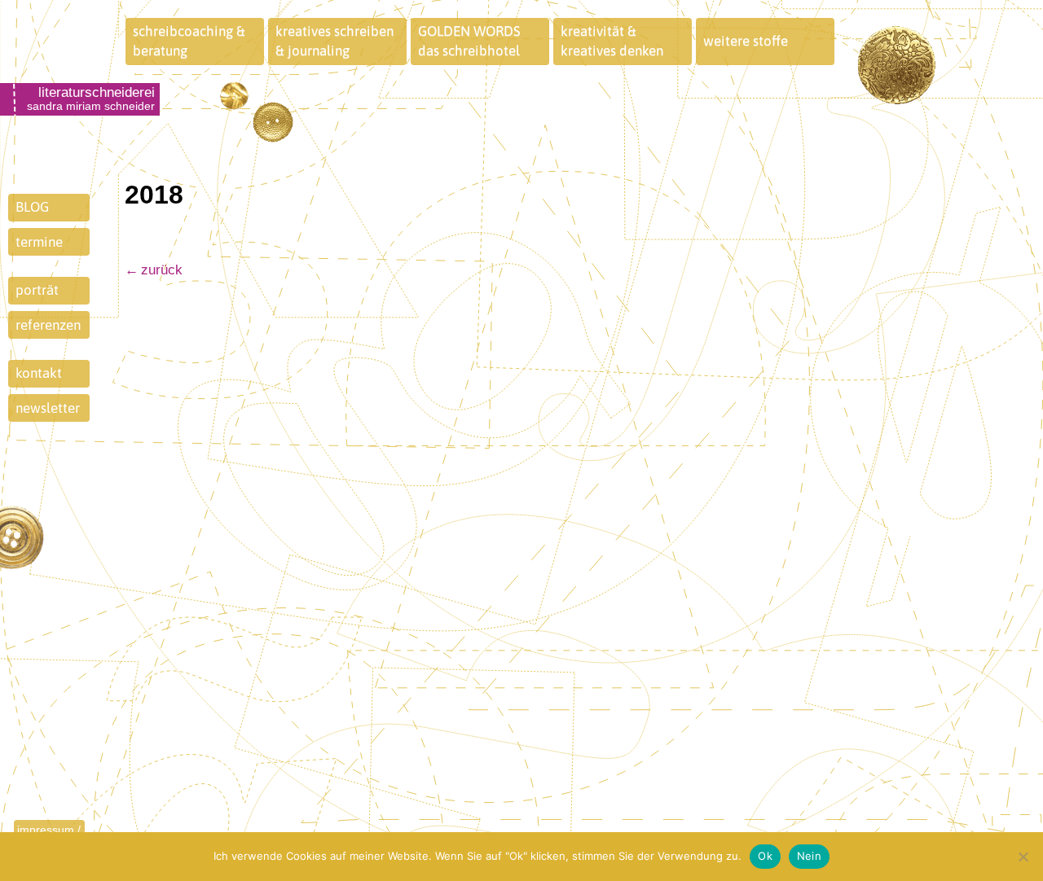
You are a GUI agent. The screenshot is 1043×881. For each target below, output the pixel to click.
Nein (809, 855)
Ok (765, 855)
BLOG (32, 207)
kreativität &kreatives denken (612, 41)
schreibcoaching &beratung (189, 41)
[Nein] (1022, 856)
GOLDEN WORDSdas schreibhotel (469, 41)
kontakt (38, 373)
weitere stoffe (745, 41)
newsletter (47, 408)
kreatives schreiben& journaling (334, 41)
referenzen (48, 325)
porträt (37, 290)
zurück (162, 270)
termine (39, 242)
